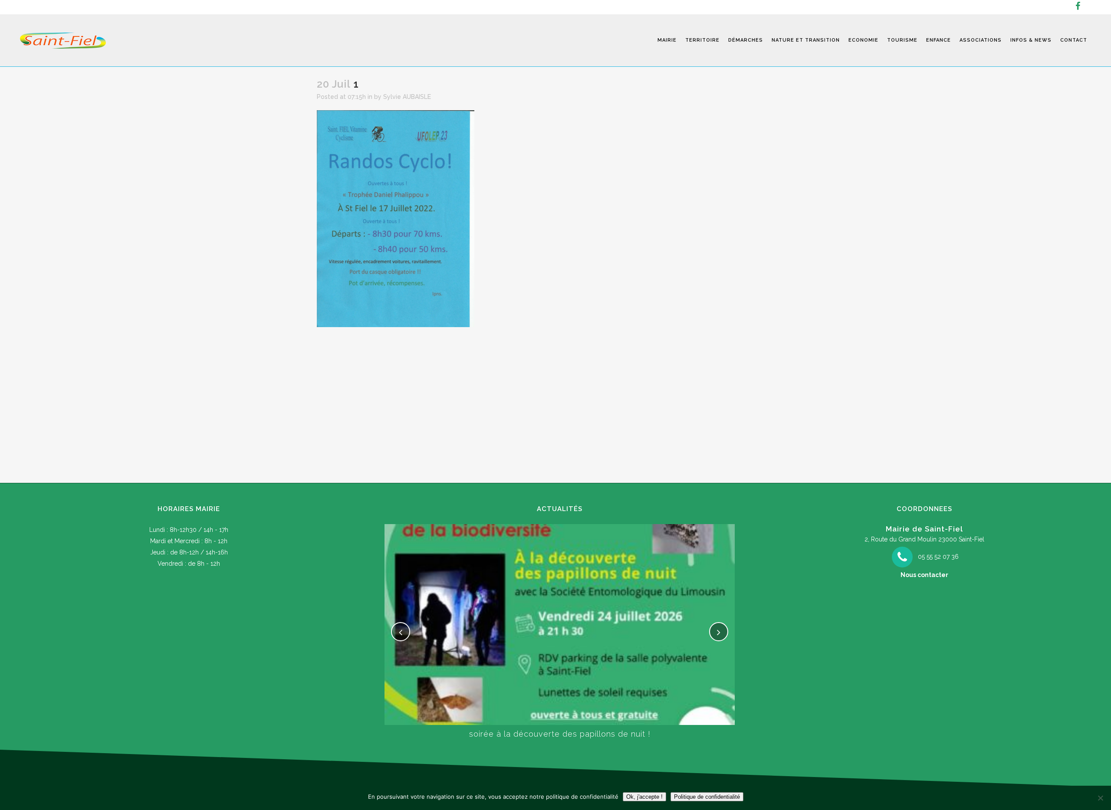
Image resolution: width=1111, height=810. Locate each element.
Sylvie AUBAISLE (407, 96)
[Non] (1100, 798)
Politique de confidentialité (707, 797)
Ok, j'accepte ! (644, 797)
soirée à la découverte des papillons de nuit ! (560, 733)
